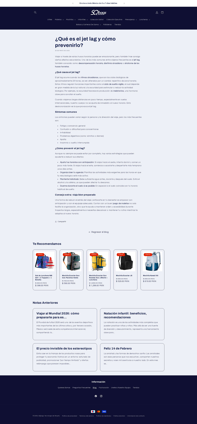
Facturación (104, 388)
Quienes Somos (64, 388)
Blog (95, 388)
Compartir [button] (62, 221)
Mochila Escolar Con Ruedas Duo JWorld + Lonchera (98, 278)
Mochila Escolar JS (124, 275)
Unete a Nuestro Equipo (121, 388)
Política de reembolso (103, 416)
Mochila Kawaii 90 (150, 275)
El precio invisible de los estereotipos (64, 348)
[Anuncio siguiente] (124, 3)
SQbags (41, 415)
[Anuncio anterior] (72, 3)
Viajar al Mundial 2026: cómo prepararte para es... (57, 315)
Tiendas (136, 388)
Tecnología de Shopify (52, 415)
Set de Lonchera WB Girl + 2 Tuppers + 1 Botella (43, 278)
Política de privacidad (69, 416)
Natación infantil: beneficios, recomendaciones (125, 315)
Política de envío (119, 416)
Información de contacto (136, 416)
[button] (35, 12)
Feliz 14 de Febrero (118, 348)
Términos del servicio (86, 416)
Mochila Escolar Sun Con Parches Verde (71, 276)
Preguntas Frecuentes (82, 388)
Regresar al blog (100, 232)
